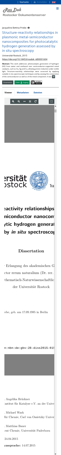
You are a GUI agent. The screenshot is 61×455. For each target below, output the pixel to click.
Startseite (24, 2)
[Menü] (57, 8)
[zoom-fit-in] (30, 101)
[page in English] (52, 2)
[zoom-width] (24, 101)
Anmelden (41, 2)
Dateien (38, 92)
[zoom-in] (13, 101)
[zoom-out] (19, 101)
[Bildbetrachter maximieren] (51, 101)
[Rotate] (35, 101)
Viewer (8, 92)
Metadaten (23, 92)
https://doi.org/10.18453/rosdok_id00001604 (24, 59)
